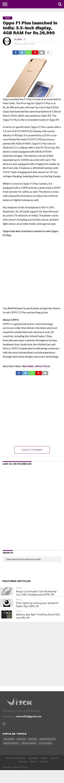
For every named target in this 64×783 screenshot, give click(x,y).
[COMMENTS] (48, 51)
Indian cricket (11, 743)
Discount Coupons (15, 758)
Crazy (45, 758)
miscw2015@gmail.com (28, 716)
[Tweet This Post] (22, 51)
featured (28, 366)
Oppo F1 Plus (42, 366)
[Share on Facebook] (15, 51)
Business (33, 758)
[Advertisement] (32, 273)
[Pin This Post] (35, 51)
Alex (19, 39)
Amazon (21, 739)
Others (44, 762)
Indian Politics (47, 739)
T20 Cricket (45, 743)
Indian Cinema (29, 743)
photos (33, 739)
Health (54, 758)
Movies (23, 762)
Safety (33, 762)
